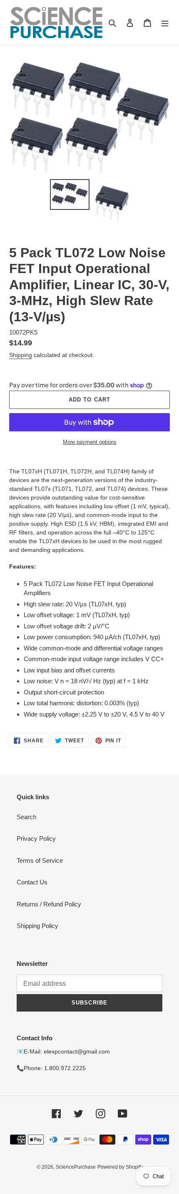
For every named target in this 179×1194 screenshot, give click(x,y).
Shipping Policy (37, 925)
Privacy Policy (36, 838)
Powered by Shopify (120, 1167)
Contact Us (32, 882)
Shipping (20, 355)
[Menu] (165, 23)
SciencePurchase (76, 1167)
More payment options (90, 442)
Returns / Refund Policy (49, 904)
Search (26, 816)
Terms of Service (40, 860)
